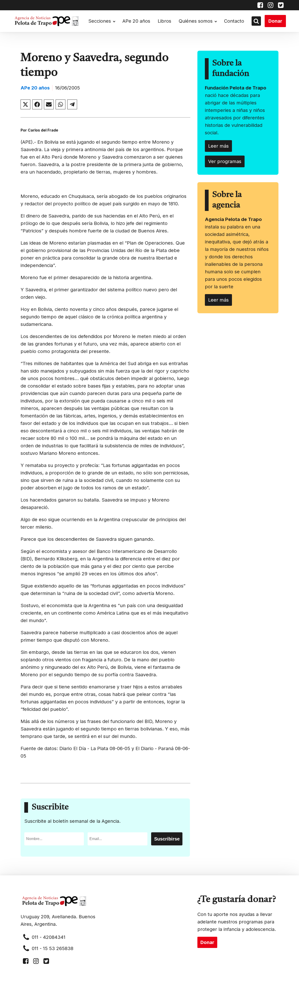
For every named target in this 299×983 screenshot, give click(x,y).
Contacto (234, 21)
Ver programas (224, 161)
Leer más (218, 146)
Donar (275, 21)
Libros (164, 21)
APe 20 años (136, 21)
